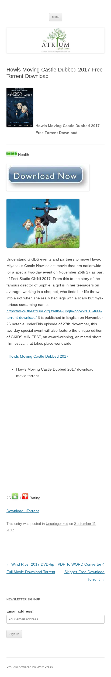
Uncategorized (57, 524)
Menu (55, 16)
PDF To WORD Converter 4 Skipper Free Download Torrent (81, 572)
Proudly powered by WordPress (29, 667)
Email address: (20, 611)
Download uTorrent (22, 511)
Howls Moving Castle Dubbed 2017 (38, 356)
